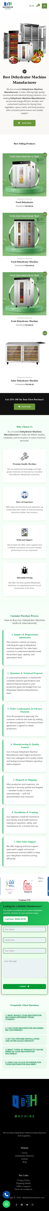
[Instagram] (32, 1205)
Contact (24, 1159)
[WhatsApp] (6, 1204)
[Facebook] (22, 1205)
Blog (24, 1162)
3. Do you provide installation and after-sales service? (22, 1040)
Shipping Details (23, 1183)
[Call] (6, 1194)
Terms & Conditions (23, 1189)
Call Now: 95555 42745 (15, 919)
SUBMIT (24, 986)
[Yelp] (16, 1205)
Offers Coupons (23, 1186)
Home (24, 1152)
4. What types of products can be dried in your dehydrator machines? (24, 1052)
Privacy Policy (23, 1180)
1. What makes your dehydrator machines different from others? (23, 1017)
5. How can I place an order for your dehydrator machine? (23, 1063)
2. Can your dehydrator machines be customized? (24, 1029)
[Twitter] (27, 1205)
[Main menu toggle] (44, 6)
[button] (24, 407)
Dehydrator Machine (24, 1155)
